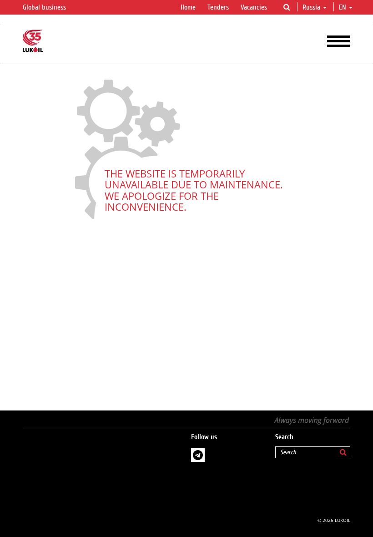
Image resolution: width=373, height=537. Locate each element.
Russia (311, 7)
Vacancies (254, 7)
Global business (45, 7)
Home (188, 7)
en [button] (343, 7)
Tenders (218, 7)
